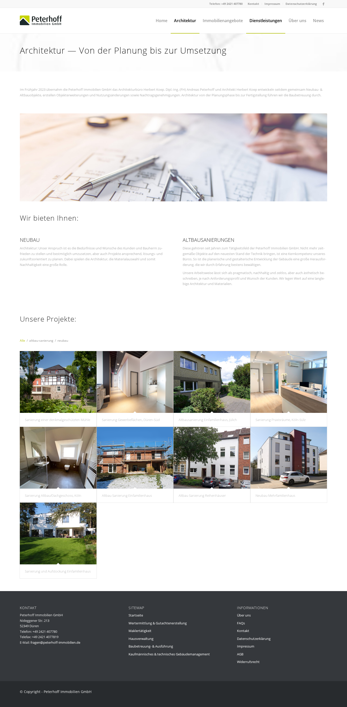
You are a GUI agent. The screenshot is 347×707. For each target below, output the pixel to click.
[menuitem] (253, 4)
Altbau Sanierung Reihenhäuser (202, 495)
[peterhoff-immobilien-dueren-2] (41, 20)
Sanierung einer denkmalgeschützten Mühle (57, 419)
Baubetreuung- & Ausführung (151, 646)
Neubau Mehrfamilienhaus (275, 495)
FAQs (241, 623)
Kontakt (253, 4)
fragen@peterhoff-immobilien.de (55, 642)
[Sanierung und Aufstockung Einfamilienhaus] (58, 534)
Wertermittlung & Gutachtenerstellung (158, 623)
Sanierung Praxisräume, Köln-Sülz (281, 419)
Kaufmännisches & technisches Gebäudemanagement (169, 654)
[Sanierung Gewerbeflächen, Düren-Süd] (135, 382)
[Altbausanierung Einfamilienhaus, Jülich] (212, 382)
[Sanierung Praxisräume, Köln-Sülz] (288, 382)
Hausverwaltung (141, 638)
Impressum (272, 4)
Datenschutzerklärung (301, 4)
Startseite (136, 615)
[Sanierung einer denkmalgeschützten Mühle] (58, 382)
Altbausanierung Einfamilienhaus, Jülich (208, 419)
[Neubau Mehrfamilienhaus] (288, 458)
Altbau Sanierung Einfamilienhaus (127, 495)
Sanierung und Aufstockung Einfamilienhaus (58, 571)
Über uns (244, 615)
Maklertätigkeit (140, 630)
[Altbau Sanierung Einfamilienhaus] (135, 458)
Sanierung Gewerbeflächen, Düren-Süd (131, 419)
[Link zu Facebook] (323, 4)
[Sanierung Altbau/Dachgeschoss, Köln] (58, 458)
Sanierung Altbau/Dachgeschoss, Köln (53, 495)
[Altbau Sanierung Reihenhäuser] (212, 458)
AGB (240, 654)
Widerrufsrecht (248, 661)
